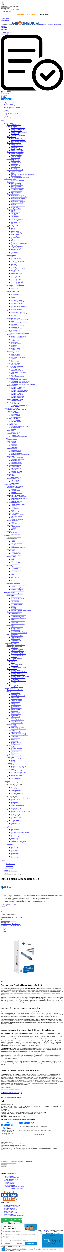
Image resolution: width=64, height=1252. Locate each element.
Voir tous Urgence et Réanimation (16, 645)
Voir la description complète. (8, 904)
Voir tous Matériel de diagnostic (15, 180)
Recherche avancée (6, 32)
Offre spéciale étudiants (10, 1182)
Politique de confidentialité (11, 1206)
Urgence (6, 116)
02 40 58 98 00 (5, 18)
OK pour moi (30, 1243)
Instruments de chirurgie (10, 871)
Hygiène (6, 110)
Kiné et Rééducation (9, 111)
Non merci (7, 1243)
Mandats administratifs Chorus (12, 1177)
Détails (2, 981)
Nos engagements (8, 1180)
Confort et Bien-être (9, 114)
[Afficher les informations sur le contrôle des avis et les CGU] (13, 1130)
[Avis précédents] (16, 1126)
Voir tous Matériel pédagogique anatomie (18, 333)
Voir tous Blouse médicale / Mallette (16, 409)
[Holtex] (6, 892)
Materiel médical (8, 868)
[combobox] (8, 31)
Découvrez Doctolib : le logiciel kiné (13, 1188)
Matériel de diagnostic (10, 105)
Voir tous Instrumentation (14, 537)
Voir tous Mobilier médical (14, 125)
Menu (2, 120)
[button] (4, 1249)
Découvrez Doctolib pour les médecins (14, 1186)
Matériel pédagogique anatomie (12, 107)
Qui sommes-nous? (9, 1176)
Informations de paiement (10, 1212)
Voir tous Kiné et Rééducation (15, 594)
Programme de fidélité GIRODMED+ (14, 1215)
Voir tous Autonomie (12, 783)
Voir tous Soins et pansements (15, 486)
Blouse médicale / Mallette (11, 113)
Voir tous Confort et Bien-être (15, 690)
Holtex (3, 1101)
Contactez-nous (5, 20)
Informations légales (9, 1208)
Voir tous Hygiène (12, 439)
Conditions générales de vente (12, 1205)
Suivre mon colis (8, 1211)
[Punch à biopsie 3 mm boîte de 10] (4, 933)
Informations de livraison (10, 1209)
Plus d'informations (6, 1087)
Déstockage (7, 117)
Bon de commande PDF (10, 1185)
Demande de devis (9, 1183)
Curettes (6, 873)
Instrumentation (8, 108)
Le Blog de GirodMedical (11, 1179)
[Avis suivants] (62, 1126)
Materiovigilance (8, 1214)
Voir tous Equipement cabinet (15, 756)
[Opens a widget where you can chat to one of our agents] (52, 1242)
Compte (3, 860)
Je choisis (19, 1243)
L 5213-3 (44, 1230)
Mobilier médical (8, 104)
